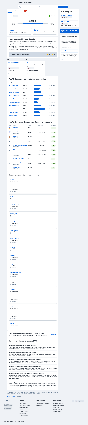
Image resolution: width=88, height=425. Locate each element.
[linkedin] (82, 401)
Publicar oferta (39, 405)
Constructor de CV (57, 409)
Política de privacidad (65, 58)
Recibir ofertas (70, 51)
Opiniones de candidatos (58, 405)
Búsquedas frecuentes (58, 403)
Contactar (53, 334)
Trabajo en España (24, 415)
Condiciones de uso (8, 421)
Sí (48, 54)
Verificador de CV (57, 411)
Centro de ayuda (23, 413)
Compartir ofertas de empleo (43, 403)
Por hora (30, 16)
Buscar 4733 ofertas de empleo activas (69, 31)
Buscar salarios (63, 7)
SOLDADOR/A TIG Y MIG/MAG (13, 63)
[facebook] (73, 401)
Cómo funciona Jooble (25, 405)
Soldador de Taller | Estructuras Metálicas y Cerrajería (33, 63)
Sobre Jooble (23, 403)
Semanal (20, 16)
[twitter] (79, 401)
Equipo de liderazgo (24, 407)
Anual (10, 16)
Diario (25, 16)
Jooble (82, 422)
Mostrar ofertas (52, 85)
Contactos (22, 409)
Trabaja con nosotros (24, 411)
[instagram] (76, 401)
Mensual (15, 16)
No (53, 54)
